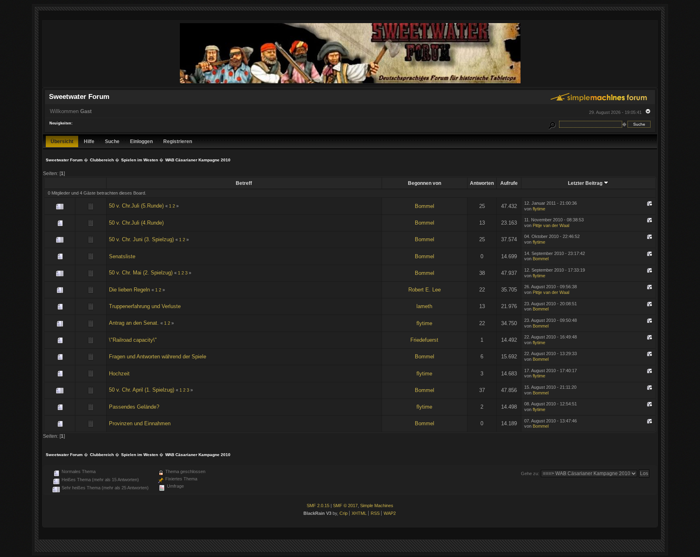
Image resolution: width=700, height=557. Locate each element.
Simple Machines (376, 505)
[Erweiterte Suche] (552, 124)
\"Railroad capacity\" (133, 340)
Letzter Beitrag (586, 183)
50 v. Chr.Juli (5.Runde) (136, 206)
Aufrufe (509, 183)
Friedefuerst (424, 340)
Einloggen (141, 141)
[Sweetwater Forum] (350, 83)
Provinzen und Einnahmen (140, 423)
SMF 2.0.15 (318, 505)
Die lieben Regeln (129, 290)
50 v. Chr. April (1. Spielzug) (141, 390)
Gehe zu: (530, 473)
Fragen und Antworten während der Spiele (157, 356)
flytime (539, 208)
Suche (112, 141)
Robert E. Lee (424, 290)
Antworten (482, 183)
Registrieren (177, 141)
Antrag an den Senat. (134, 323)
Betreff (244, 183)
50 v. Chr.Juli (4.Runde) (136, 223)
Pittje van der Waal (551, 225)
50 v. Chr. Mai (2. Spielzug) (141, 273)
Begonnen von (424, 183)
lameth (424, 306)
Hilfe (89, 141)
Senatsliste (122, 256)
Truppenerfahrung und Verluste (145, 306)
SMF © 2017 (345, 505)
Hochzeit (119, 374)
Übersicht (62, 141)
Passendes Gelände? (134, 407)
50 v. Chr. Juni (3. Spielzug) (141, 239)
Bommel (424, 206)
